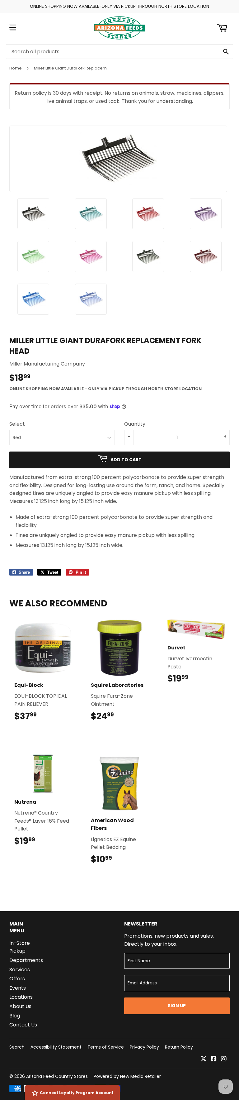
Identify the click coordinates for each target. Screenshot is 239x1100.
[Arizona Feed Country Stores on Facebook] (214, 1059)
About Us (20, 1006)
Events (17, 988)
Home (15, 68)
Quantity (134, 424)
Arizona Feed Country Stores (57, 1076)
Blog (14, 1015)
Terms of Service (105, 1047)
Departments (26, 960)
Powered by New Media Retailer (127, 1076)
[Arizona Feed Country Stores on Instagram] (224, 1059)
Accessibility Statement (56, 1047)
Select (17, 424)
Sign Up (177, 1005)
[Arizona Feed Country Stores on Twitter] (203, 1059)
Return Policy (179, 1047)
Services (19, 969)
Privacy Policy (144, 1047)
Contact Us (23, 1024)
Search (17, 1047)
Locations (21, 997)
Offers (17, 978)
